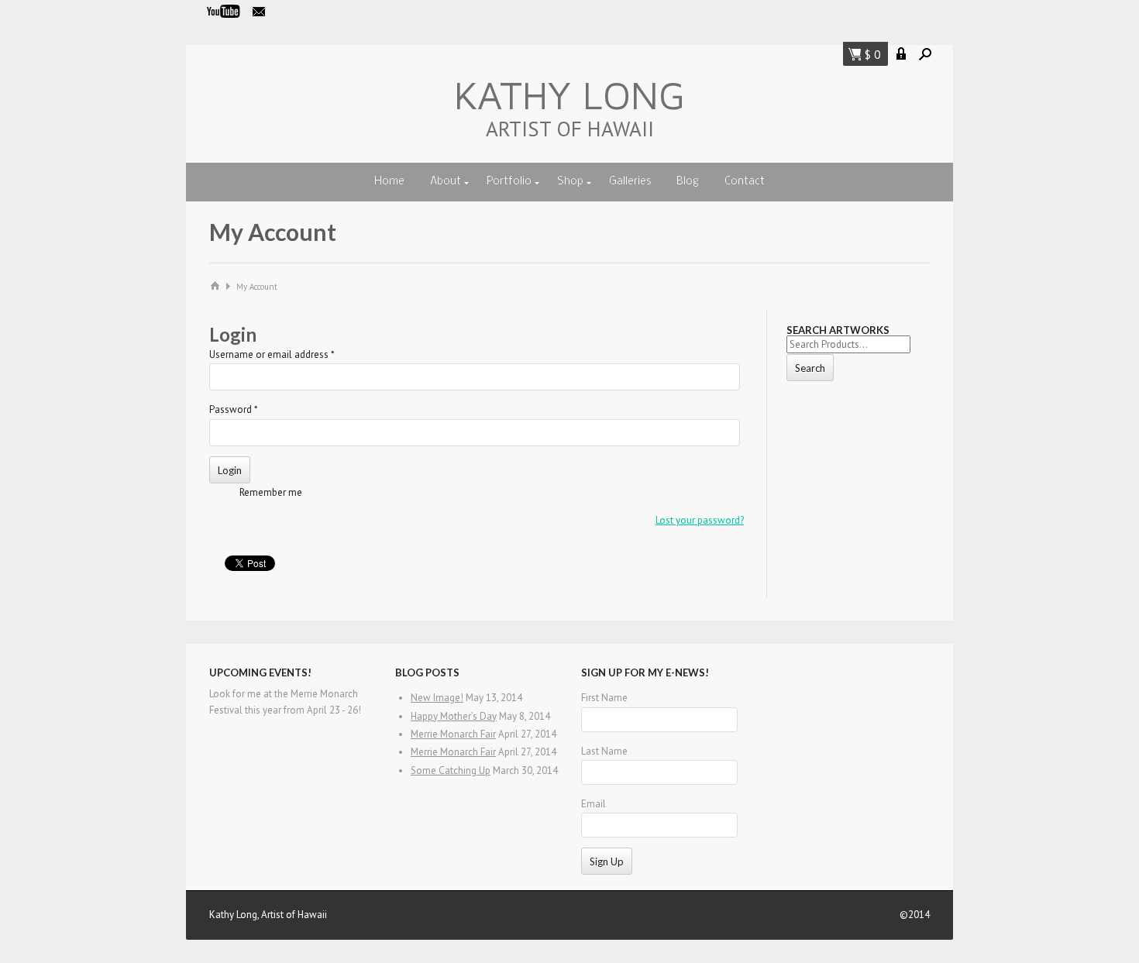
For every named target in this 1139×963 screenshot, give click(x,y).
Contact (744, 181)
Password (233, 409)
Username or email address (272, 354)
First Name (604, 697)
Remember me (270, 492)
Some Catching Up (450, 770)
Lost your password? (700, 520)
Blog (687, 181)
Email (593, 803)
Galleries (630, 181)
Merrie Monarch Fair (453, 734)
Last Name (604, 751)
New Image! (437, 697)
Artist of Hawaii (570, 128)
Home (389, 181)
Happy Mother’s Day (454, 716)
